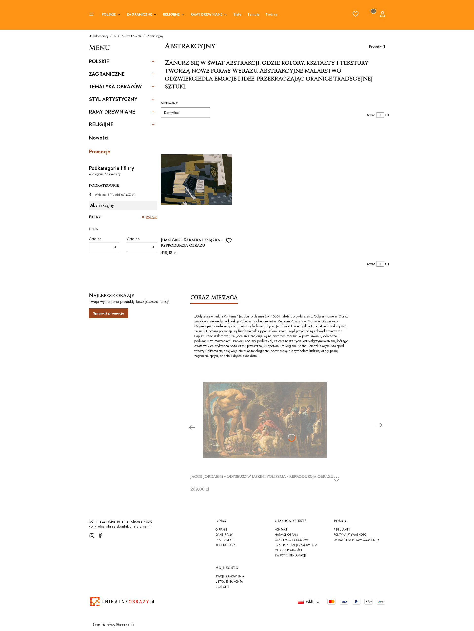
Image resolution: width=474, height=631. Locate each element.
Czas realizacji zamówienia (296, 545)
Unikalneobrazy (98, 36)
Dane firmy (224, 534)
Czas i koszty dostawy (292, 540)
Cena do (133, 238)
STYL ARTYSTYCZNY (127, 36)
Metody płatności (288, 550)
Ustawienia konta (229, 581)
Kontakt (281, 529)
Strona (371, 115)
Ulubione (222, 587)
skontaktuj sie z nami (134, 526)
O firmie (221, 529)
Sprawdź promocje (108, 313)
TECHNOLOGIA (226, 545)
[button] (91, 15)
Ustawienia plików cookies (355, 540)
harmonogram (286, 534)
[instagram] (92, 536)
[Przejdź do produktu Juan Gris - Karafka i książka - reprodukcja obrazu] (196, 179)
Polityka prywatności (350, 534)
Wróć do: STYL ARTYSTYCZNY (115, 195)
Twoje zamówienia (230, 576)
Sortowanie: (169, 102)
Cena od (95, 238)
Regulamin (342, 529)
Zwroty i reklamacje (291, 555)
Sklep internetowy (112, 624)
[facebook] (100, 535)
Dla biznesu (225, 540)
